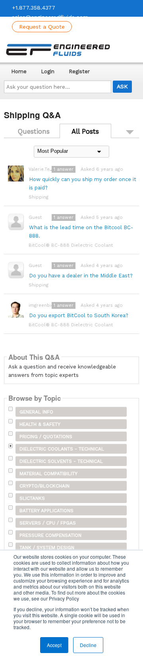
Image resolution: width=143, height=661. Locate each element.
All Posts (85, 131)
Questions (34, 131)
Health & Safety (39, 424)
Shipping (38, 197)
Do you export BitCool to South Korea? (78, 315)
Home (19, 71)
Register (79, 71)
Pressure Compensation (50, 535)
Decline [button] (88, 645)
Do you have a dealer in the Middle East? (81, 276)
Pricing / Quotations (45, 436)
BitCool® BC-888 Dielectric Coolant (71, 245)
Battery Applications (46, 510)
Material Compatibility (48, 473)
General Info (36, 412)
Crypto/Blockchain (44, 486)
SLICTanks (32, 498)
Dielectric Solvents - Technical (61, 461)
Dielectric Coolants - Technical (61, 449)
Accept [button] (54, 645)
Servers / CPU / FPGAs (47, 523)
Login (47, 71)
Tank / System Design (46, 547)
